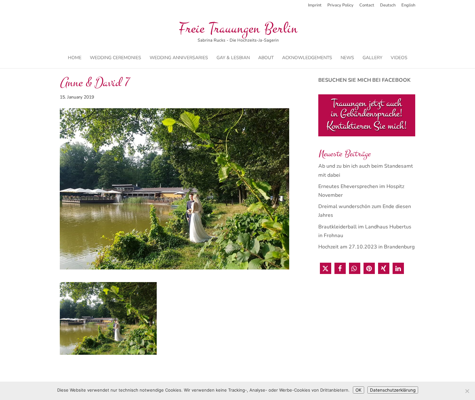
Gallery (372, 58)
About (266, 58)
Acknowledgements (307, 58)
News (347, 58)
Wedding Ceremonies (115, 58)
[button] (325, 268)
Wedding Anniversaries (179, 58)
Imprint (315, 5)
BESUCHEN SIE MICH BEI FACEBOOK (364, 80)
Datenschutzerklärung (393, 390)
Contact (366, 5)
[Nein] (467, 391)
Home (74, 58)
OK (358, 390)
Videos (399, 58)
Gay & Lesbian (233, 58)
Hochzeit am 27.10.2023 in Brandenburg (366, 246)
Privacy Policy (340, 5)
